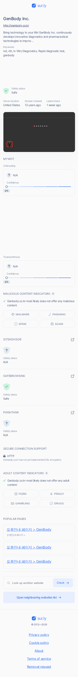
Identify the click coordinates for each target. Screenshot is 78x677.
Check (60, 582)
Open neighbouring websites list (37, 597)
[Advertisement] (39, 72)
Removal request (39, 667)
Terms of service (39, 659)
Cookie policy (39, 643)
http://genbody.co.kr (16, 25)
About (39, 651)
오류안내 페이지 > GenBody (29, 529)
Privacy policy (39, 635)
